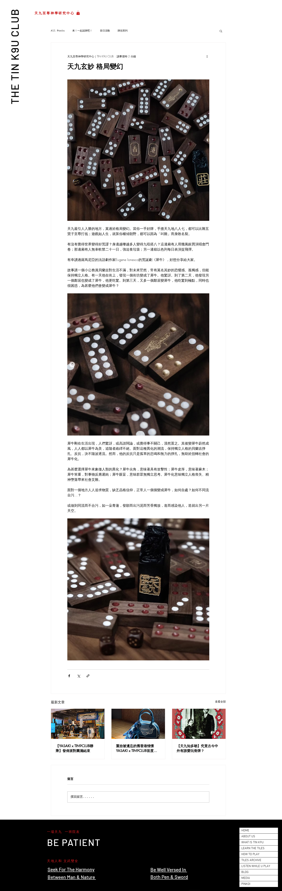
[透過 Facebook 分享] (69, 676)
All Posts (58, 30)
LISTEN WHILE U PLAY (255, 866)
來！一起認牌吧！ (82, 30)
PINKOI (245, 884)
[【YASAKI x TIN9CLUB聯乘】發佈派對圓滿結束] (78, 724)
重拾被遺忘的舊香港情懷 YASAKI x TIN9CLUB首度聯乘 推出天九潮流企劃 (136, 748)
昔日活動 (105, 30)
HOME (245, 830)
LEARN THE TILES (253, 848)
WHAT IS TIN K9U (252, 842)
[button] (78, 13)
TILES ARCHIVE (251, 860)
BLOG (245, 872)
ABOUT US (248, 836)
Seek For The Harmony (71, 869)
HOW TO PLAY (250, 854)
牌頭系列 (123, 30)
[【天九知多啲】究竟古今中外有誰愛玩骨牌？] (199, 724)
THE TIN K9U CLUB (14, 56)
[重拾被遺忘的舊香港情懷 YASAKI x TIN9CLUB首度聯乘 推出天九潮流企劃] (138, 724)
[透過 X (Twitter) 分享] (78, 676)
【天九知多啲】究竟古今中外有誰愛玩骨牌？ (197, 748)
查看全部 (220, 701)
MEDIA (245, 878)
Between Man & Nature (72, 877)
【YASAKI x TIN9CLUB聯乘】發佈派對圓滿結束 (74, 748)
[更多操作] (207, 56)
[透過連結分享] (88, 676)
